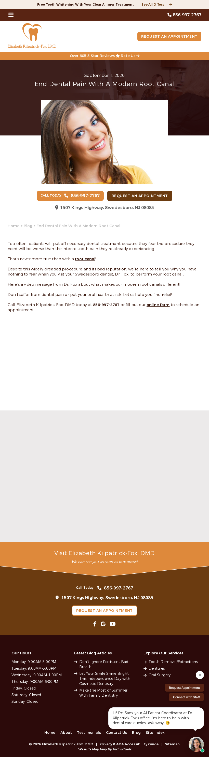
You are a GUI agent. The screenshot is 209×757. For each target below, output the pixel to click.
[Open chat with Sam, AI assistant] (196, 744)
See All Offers (152, 5)
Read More (17, 534)
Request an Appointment (169, 36)
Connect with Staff (186, 697)
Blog (28, 225)
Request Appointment (184, 688)
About (66, 732)
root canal (85, 258)
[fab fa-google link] (103, 624)
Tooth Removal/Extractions (173, 661)
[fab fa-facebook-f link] (95, 624)
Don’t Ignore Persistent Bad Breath (36, 519)
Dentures (157, 668)
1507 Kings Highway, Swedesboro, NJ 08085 (107, 208)
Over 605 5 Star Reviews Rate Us (103, 55)
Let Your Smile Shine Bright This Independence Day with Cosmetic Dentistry (103, 521)
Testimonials (89, 732)
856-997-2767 (106, 304)
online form (158, 304)
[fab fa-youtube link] (113, 624)
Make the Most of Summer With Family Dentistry (169, 519)
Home (14, 225)
